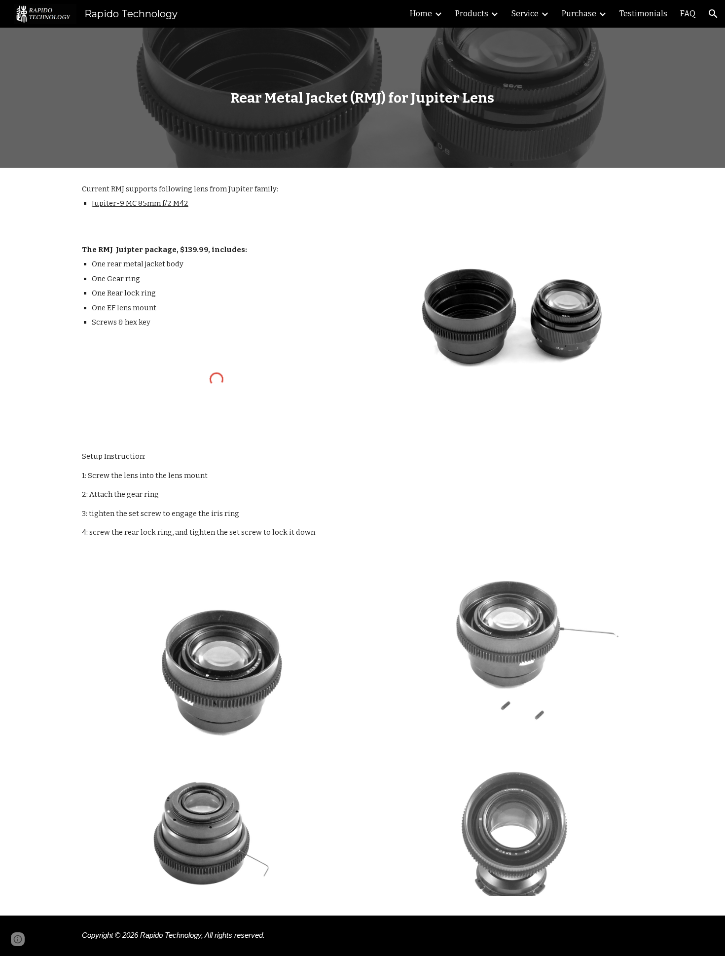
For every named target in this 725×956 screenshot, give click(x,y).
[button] (713, 14)
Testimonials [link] (643, 13)
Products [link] (471, 13)
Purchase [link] (579, 13)
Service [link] (525, 13)
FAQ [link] (687, 13)
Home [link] (421, 13)
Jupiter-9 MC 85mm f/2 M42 (140, 203)
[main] (362, 97)
